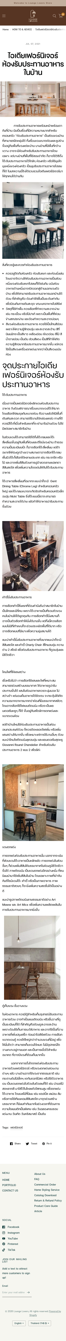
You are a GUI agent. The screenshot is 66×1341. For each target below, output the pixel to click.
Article (38, 1211)
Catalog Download (45, 1195)
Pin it (49, 1143)
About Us (39, 1174)
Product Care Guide (46, 1206)
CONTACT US (10, 1190)
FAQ (36, 1179)
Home (6, 29)
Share (18, 1143)
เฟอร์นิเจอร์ (16, 1127)
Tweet (34, 1143)
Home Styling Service (46, 1190)
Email (5, 1285)
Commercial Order (45, 1184)
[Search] (54, 16)
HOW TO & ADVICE (22, 29)
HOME (6, 1180)
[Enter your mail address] (28, 1292)
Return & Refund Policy (48, 1200)
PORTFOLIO (9, 1185)
